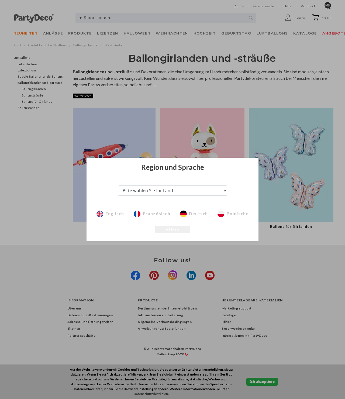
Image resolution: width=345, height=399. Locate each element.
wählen (172, 229)
